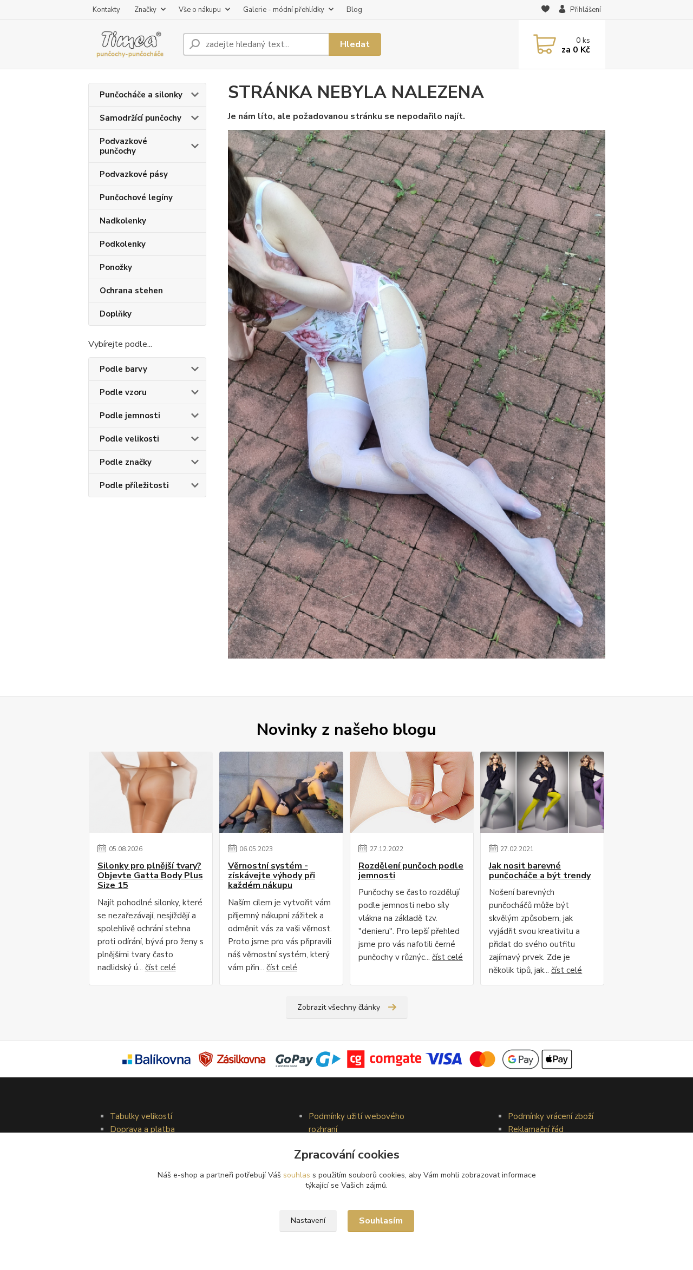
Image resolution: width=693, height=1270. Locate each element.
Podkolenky (123, 244)
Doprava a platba (142, 1129)
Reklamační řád (536, 1129)
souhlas (296, 1175)
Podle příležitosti (134, 485)
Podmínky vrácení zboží (550, 1116)
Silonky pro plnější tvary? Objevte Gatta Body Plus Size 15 (150, 876)
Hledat (355, 44)
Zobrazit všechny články (338, 1007)
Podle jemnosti (130, 415)
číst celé (160, 967)
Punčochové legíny (136, 197)
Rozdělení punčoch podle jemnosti (410, 871)
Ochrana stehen (131, 290)
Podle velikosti (129, 438)
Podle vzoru (123, 392)
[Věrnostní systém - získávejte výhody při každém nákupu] (281, 792)
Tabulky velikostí (141, 1116)
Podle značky (126, 462)
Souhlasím (381, 1221)
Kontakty (106, 10)
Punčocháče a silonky (141, 94)
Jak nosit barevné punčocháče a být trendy (540, 871)
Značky (145, 10)
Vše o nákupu (200, 10)
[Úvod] (131, 44)
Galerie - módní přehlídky (283, 10)
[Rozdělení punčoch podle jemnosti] (412, 792)
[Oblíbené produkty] (545, 10)
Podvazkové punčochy (123, 146)
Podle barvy (123, 369)
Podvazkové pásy (134, 174)
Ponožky (116, 267)
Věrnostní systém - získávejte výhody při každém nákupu (271, 876)
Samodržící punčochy (140, 118)
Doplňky (116, 313)
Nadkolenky (123, 220)
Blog (354, 10)
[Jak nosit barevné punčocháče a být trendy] (542, 792)
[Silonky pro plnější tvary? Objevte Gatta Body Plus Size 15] (151, 792)
